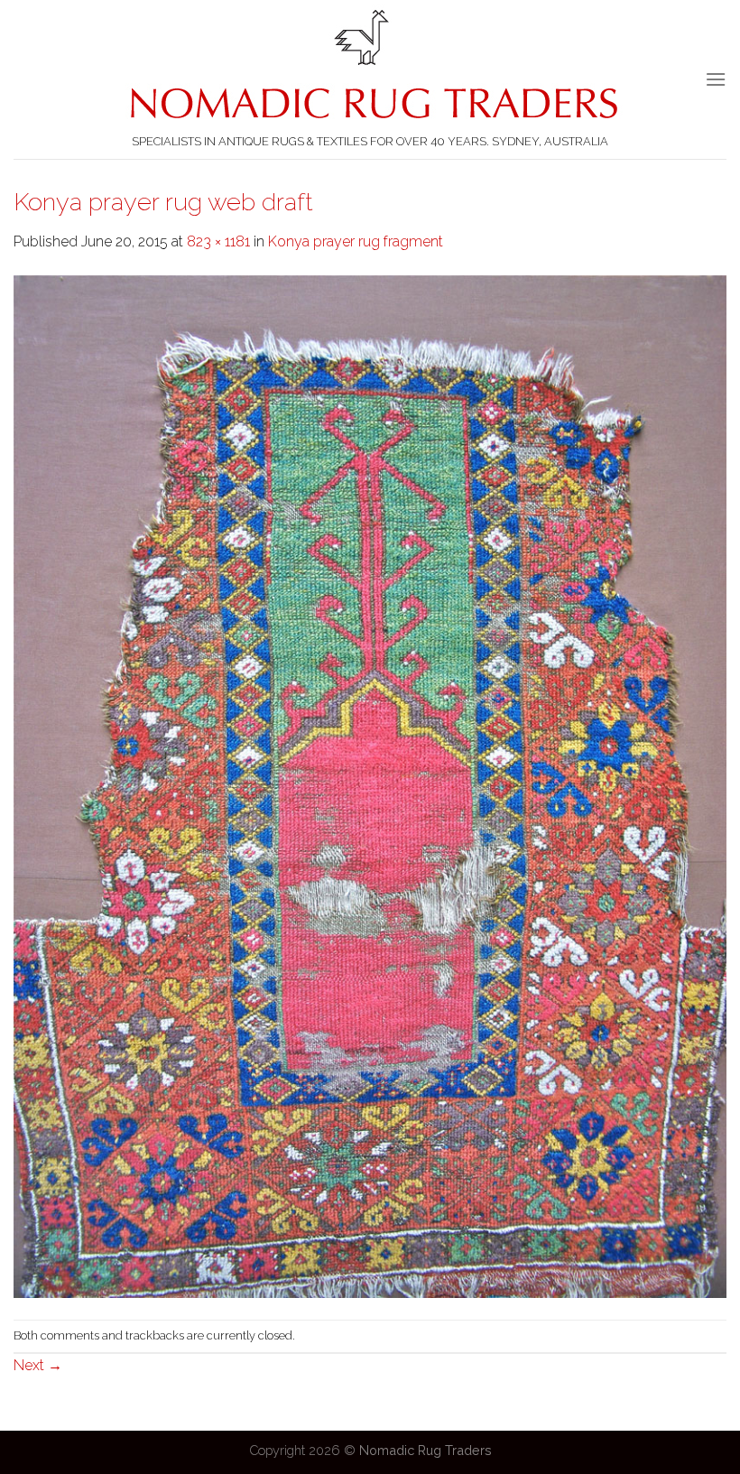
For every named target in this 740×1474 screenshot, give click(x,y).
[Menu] (715, 79)
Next (38, 1365)
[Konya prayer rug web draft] (370, 785)
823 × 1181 (218, 241)
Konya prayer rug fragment (355, 241)
